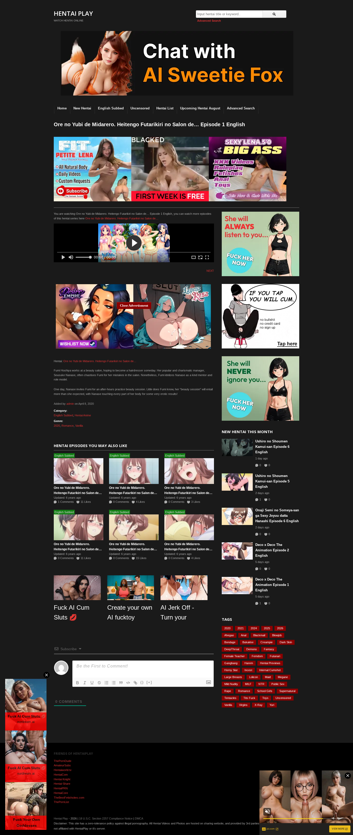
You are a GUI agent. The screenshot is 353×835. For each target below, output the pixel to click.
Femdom (257, 656)
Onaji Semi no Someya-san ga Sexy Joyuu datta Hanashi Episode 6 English (277, 515)
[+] (149, 682)
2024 (254, 628)
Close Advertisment (134, 305)
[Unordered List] (113, 683)
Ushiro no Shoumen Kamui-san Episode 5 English (272, 481)
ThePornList (61, 802)
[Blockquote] (121, 683)
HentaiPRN (61, 788)
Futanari (275, 656)
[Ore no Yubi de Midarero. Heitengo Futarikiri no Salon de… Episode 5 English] (78, 527)
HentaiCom (61, 774)
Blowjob (277, 635)
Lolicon (253, 677)
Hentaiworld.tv (63, 770)
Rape (227, 691)
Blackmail (259, 635)
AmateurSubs (62, 765)
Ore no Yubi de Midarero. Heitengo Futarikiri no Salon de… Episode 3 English (188, 549)
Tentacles (230, 697)
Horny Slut (230, 670)
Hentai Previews (270, 663)
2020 (57, 425)
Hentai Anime (83, 415)
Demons (251, 649)
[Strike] (99, 683)
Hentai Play (73, 13)
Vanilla (79, 425)
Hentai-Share (62, 783)
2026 (280, 628)
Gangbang (230, 663)
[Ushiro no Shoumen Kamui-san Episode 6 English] (237, 447)
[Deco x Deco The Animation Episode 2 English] (237, 550)
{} (142, 682)
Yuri (272, 704)
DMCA (139, 818)
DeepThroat (231, 649)
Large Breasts (233, 677)
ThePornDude (62, 760)
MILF (248, 684)
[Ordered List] (106, 683)
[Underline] (92, 683)
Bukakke (248, 642)
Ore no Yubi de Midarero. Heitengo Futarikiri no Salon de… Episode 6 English (188, 493)
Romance (68, 425)
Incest (248, 670)
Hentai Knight (62, 779)
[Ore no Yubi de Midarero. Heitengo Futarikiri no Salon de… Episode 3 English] (189, 527)
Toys (265, 697)
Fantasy (269, 649)
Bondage (229, 642)
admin (70, 403)
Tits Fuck (249, 697)
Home (62, 108)
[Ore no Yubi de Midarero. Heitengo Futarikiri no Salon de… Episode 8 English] (78, 471)
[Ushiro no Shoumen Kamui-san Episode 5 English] (237, 482)
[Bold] (77, 683)
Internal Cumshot (270, 670)
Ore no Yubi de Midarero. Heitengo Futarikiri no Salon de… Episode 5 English (78, 549)
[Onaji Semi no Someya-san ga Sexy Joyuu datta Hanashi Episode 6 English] (237, 516)
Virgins (243, 704)
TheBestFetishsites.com (69, 797)
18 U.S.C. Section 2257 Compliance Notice (106, 818)
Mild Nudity (231, 684)
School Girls (264, 691)
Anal (243, 635)
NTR (261, 684)
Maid (268, 677)
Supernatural (287, 691)
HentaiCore (61, 792)
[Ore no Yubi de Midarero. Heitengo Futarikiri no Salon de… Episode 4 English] (134, 527)
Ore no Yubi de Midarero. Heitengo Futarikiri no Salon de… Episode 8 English (78, 493)
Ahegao (229, 635)
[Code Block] (128, 683)
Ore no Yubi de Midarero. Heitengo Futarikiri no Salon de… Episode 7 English (133, 493)
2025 (267, 628)
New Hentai (82, 108)
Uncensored (140, 108)
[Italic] (84, 683)
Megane (283, 677)
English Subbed (111, 108)
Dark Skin (286, 642)
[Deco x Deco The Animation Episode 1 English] (237, 585)
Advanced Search (209, 20)
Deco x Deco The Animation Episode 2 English (272, 550)
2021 (240, 628)
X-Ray (259, 704)
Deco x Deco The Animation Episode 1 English (272, 584)
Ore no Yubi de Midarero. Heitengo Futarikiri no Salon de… (121, 218)
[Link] (135, 683)
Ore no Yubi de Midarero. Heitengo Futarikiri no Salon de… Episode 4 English (133, 549)
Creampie (266, 642)
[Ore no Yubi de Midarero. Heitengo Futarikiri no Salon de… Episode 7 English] (134, 471)
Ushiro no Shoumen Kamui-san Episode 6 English (272, 446)
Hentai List (164, 108)
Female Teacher (234, 656)
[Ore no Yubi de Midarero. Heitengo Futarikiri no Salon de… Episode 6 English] (189, 471)
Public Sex (278, 684)
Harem (248, 663)
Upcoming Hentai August (200, 108)
